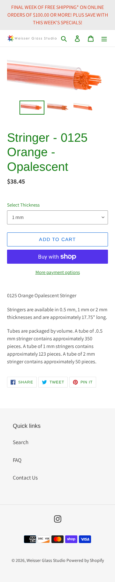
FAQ (17, 460)
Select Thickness (23, 205)
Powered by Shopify (85, 560)
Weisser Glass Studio (46, 560)
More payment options (57, 272)
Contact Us (25, 477)
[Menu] (104, 38)
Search (20, 442)
